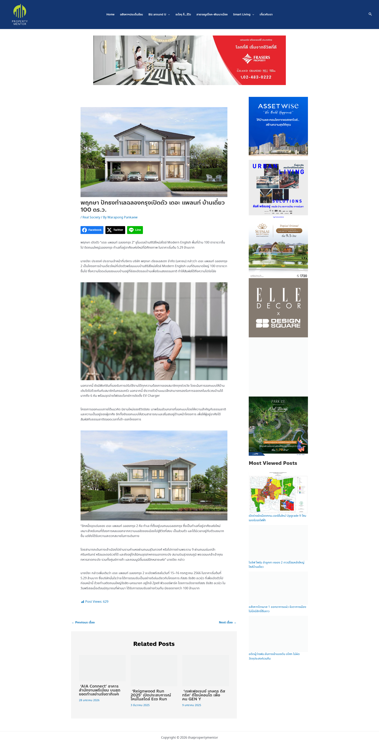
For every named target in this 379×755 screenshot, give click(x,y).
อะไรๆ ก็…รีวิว (183, 14)
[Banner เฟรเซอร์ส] (189, 60)
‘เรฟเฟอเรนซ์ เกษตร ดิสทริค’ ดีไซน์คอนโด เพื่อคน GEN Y (203, 695)
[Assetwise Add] (278, 126)
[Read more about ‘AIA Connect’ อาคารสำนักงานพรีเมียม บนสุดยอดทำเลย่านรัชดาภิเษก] (102, 667)
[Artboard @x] (278, 189)
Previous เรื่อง (83, 622)
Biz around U (157, 14)
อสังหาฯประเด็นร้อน (131, 14)
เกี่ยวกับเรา (266, 14)
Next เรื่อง (227, 622)
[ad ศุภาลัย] (278, 248)
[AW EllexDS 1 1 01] (278, 307)
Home (110, 14)
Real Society (91, 217)
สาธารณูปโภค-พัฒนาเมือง (212, 14)
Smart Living (241, 14)
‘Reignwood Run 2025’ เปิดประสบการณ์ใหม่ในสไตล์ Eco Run (151, 695)
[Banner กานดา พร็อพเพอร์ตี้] (278, 366)
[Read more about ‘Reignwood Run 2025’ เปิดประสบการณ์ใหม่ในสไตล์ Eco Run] (154, 670)
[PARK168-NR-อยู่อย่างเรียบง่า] (278, 426)
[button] (168, 14)
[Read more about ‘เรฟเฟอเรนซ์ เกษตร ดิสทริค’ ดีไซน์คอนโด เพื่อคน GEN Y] (205, 670)
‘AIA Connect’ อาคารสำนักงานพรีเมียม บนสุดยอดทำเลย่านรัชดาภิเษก (99, 690)
